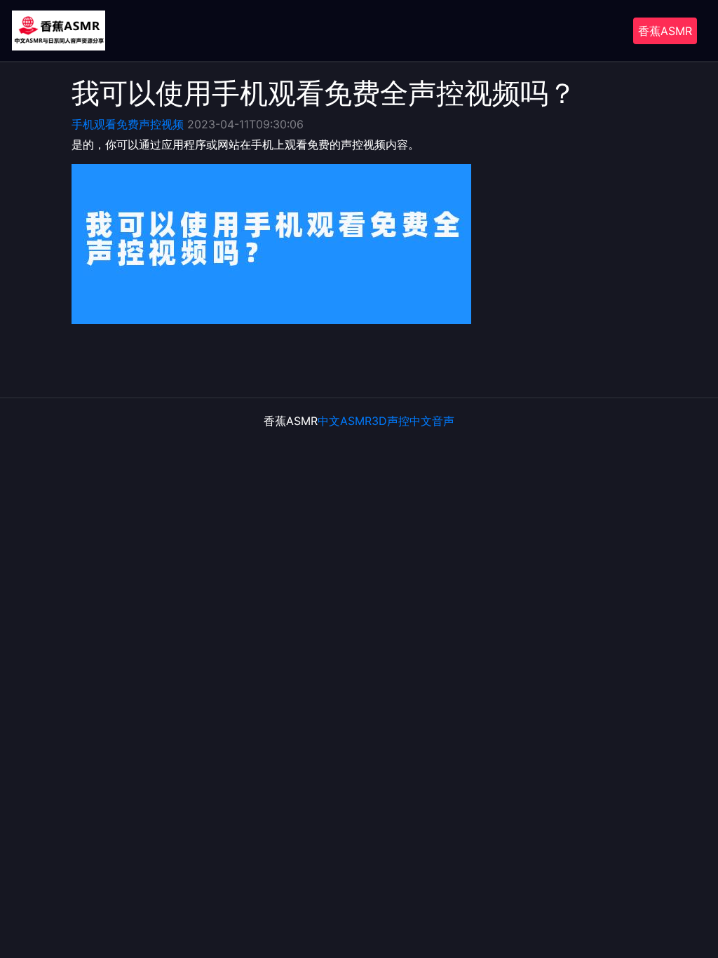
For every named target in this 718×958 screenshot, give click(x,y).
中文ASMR (345, 421)
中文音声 (431, 421)
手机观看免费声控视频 (128, 124)
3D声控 (390, 421)
